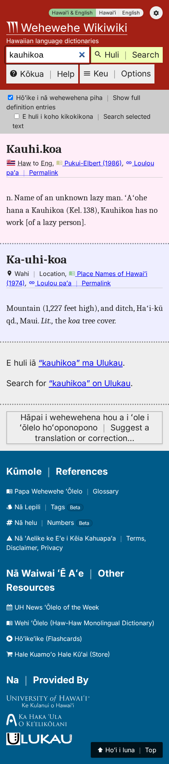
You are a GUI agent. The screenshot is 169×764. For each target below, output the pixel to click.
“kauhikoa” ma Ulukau (81, 363)
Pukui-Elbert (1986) (92, 163)
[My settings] (156, 12)
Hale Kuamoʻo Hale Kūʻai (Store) (61, 654)
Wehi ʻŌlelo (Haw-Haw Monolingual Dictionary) (83, 623)
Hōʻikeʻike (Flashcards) (47, 638)
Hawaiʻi (107, 13)
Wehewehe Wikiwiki (72, 27)
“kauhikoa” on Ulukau (89, 383)
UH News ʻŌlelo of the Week (56, 607)
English (131, 13)
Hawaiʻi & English (72, 13)
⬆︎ (126, 750)
